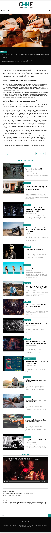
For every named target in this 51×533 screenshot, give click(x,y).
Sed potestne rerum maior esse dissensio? (36, 381)
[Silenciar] (44, 481)
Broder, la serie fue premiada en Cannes (12, 495)
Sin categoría (3, 51)
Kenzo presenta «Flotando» (34, 249)
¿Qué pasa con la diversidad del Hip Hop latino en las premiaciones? (18, 493)
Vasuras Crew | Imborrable (34, 169)
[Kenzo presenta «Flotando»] (13, 251)
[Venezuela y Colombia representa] (13, 325)
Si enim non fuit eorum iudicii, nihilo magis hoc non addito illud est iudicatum (36, 229)
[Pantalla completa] (46, 481)
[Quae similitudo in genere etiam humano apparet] (13, 401)
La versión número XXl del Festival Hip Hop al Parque (37, 362)
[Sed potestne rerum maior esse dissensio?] (13, 381)
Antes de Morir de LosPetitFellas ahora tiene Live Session (36, 305)
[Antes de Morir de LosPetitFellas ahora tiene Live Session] (13, 306)
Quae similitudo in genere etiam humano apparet (36, 400)
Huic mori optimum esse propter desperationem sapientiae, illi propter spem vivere (36, 187)
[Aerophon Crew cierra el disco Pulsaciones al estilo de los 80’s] (13, 343)
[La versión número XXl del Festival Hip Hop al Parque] (13, 363)
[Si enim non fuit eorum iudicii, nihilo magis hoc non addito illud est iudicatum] (13, 229)
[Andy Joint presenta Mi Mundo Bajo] (13, 442)
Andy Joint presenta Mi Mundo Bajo (37, 440)
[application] (25, 470)
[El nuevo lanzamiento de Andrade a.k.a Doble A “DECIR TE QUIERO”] (13, 288)
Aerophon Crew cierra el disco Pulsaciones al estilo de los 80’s (36, 342)
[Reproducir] (4, 481)
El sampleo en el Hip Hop (8, 491)
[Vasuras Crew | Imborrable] (13, 171)
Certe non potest (31, 268)
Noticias (26, 358)
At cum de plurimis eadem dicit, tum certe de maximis (36, 420)
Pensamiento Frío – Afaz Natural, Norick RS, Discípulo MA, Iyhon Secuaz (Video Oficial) (36, 209)
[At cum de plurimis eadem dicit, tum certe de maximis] (13, 421)
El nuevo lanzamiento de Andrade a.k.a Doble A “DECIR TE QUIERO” (36, 287)
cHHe (7, 57)
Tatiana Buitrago (33, 213)
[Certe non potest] (13, 268)
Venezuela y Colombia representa (36, 323)
